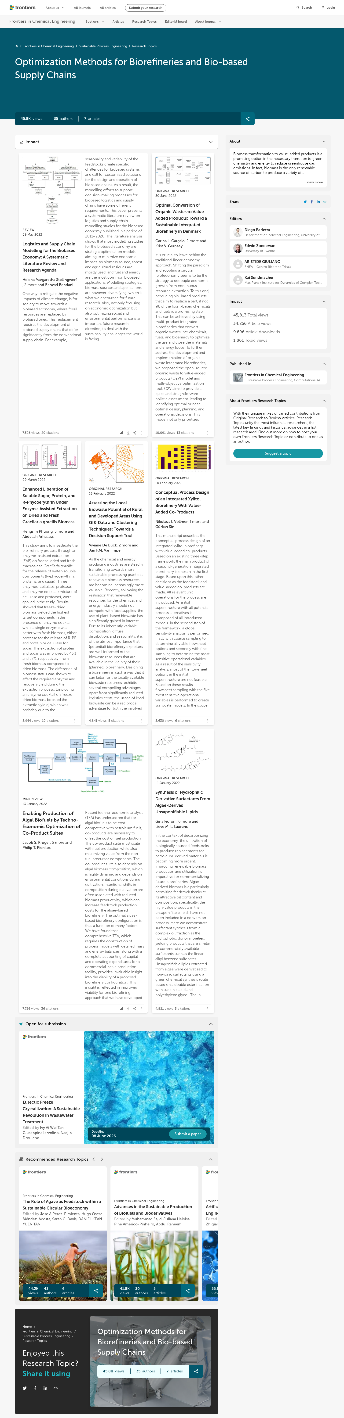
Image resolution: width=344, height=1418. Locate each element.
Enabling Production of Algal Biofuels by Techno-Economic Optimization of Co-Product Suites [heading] (51, 823)
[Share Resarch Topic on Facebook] (35, 1388)
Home (27, 1327)
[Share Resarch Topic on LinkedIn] (45, 1388)
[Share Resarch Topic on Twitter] (24, 1388)
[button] (63, 118)
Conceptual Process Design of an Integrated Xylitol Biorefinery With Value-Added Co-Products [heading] (182, 502)
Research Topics (144, 46)
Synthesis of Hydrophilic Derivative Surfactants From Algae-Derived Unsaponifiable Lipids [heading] (182, 802)
